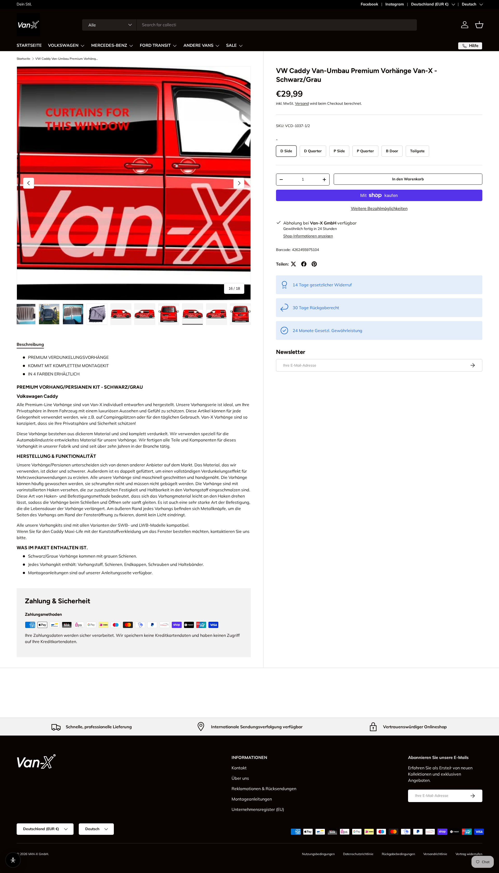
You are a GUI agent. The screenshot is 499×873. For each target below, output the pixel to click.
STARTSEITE (29, 45)
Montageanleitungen (252, 799)
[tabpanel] (134, 465)
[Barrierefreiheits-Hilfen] (13, 860)
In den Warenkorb (408, 179)
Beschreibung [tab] (30, 344)
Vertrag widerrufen (469, 854)
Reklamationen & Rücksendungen (264, 788)
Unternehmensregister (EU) (258, 809)
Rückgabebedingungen (398, 854)
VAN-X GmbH (38, 854)
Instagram (394, 4)
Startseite (23, 58)
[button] (479, 24)
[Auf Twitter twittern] (293, 264)
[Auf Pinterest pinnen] (314, 264)
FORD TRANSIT (155, 45)
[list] (134, 183)
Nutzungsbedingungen (318, 854)
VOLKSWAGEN (63, 45)
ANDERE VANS (198, 45)
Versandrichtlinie (435, 854)
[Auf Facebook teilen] (304, 264)
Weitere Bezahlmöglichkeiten (379, 208)
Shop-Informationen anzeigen (308, 236)
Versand (302, 103)
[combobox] (249, 24)
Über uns (240, 778)
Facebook (369, 4)
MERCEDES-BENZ (109, 45)
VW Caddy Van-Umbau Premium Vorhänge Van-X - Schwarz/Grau (66, 58)
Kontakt (239, 767)
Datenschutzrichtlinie (358, 854)
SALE (231, 45)
